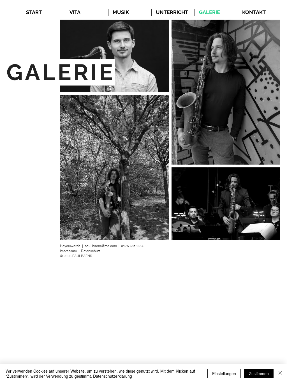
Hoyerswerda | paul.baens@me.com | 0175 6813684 (102, 246)
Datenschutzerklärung (112, 376)
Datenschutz (90, 251)
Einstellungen (224, 373)
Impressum (68, 251)
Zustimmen (259, 373)
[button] (129, 12)
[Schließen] (280, 373)
